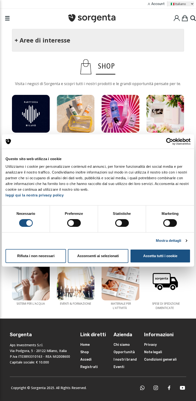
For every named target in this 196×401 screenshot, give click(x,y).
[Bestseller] (120, 114)
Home (85, 345)
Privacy (150, 345)
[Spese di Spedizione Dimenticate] (165, 281)
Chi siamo (122, 345)
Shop (84, 352)
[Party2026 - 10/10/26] (31, 114)
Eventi (119, 367)
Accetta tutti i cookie (160, 256)
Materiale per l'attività (121, 306)
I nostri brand (125, 360)
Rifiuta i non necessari (35, 256)
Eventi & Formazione (75, 304)
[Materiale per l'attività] (120, 281)
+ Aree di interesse (42, 40)
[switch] (74, 223)
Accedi (86, 360)
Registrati (89, 367)
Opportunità (124, 352)
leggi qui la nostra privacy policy (34, 195)
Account (158, 4)
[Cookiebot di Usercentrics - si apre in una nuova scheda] (170, 141)
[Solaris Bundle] (76, 114)
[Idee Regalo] (165, 114)
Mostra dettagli (168, 240)
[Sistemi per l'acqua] (31, 281)
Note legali (153, 352)
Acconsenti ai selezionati (98, 256)
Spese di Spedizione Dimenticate (166, 306)
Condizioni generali (160, 360)
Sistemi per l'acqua (30, 304)
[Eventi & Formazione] (76, 281)
